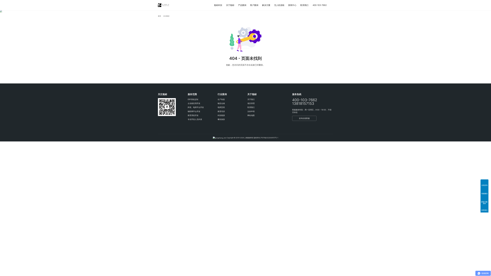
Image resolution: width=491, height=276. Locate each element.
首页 (159, 16)
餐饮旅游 (221, 119)
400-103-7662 (320, 5)
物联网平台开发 (194, 111)
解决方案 (266, 5)
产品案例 (242, 5)
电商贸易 (221, 107)
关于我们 (251, 99)
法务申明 (251, 111)
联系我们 (304, 5)
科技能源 (221, 115)
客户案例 (254, 5)
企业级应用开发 (194, 103)
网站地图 (251, 115)
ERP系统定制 (193, 99)
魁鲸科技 (218, 5)
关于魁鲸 (230, 5)
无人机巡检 (279, 5)
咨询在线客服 (304, 118)
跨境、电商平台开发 (196, 107)
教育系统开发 (193, 115)
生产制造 (221, 99)
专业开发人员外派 (195, 119)
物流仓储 (221, 103)
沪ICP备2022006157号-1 (269, 138)
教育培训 (221, 111)
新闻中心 (292, 5)
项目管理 (251, 103)
